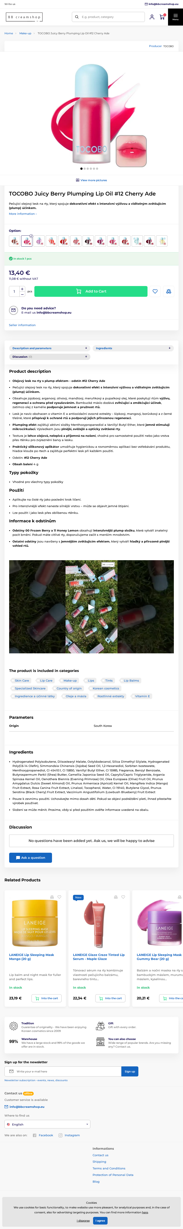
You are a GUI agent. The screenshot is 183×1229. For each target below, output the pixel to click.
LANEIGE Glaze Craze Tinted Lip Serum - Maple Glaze (99, 957)
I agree (100, 1220)
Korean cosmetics (106, 688)
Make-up (25, 33)
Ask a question (32, 858)
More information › (23, 213)
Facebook (46, 1135)
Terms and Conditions (109, 1168)
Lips (91, 680)
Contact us (100, 1155)
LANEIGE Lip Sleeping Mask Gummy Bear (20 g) (159, 957)
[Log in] (152, 17)
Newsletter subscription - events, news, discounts (36, 1080)
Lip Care (46, 680)
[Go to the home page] (24, 17)
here (145, 1212)
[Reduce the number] (22, 294)
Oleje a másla (76, 696)
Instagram (72, 1135)
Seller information (22, 325)
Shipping (99, 1161)
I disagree (83, 1220)
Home (8, 33)
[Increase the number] (22, 289)
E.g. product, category (98, 17)
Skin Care (22, 680)
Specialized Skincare (30, 688)
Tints (109, 680)
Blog (96, 1181)
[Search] (77, 17)
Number (14, 291)
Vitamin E (142, 696)
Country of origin (69, 688)
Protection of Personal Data (113, 1175)
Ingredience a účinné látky (35, 696)
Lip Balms (131, 680)
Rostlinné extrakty (111, 696)
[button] (175, 17)
